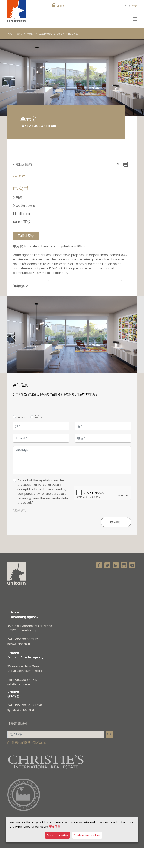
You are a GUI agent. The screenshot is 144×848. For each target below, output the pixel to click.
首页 (10, 34)
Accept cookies (57, 835)
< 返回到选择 (23, 164)
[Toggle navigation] (135, 19)
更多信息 (54, 827)
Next (135, 334)
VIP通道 (60, 5)
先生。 (39, 416)
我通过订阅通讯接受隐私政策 (29, 742)
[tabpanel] (72, 334)
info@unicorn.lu (18, 644)
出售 (19, 34)
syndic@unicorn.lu (20, 710)
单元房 (30, 34)
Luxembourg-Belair (51, 34)
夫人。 (21, 416)
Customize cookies (87, 835)
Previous (9, 334)
